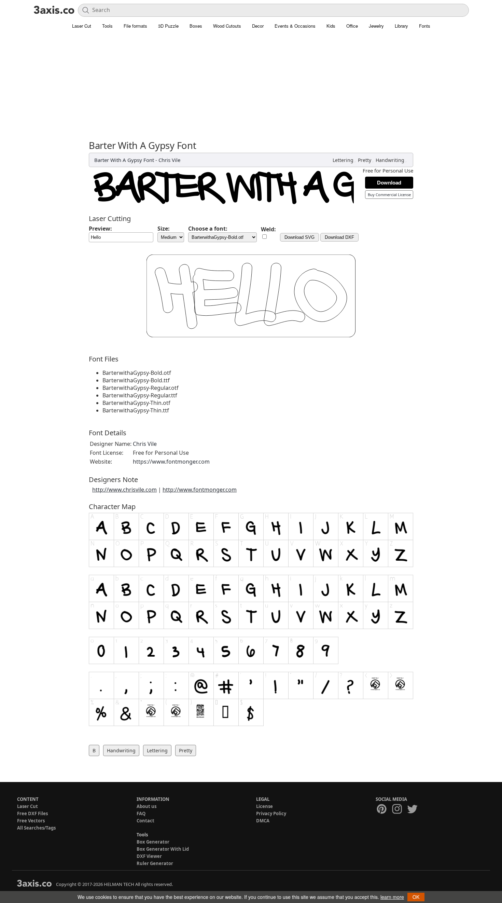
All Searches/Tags (36, 828)
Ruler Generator (155, 863)
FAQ (141, 813)
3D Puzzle (168, 26)
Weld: (268, 229)
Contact (145, 821)
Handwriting (390, 160)
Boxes (196, 26)
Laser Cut (81, 26)
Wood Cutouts (227, 26)
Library (401, 26)
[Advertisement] (251, 89)
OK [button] (416, 896)
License (264, 806)
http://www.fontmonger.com (200, 489)
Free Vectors (31, 821)
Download (389, 183)
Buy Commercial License (389, 194)
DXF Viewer (149, 856)
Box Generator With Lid (163, 849)
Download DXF (339, 237)
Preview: (100, 228)
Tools (107, 26)
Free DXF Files (32, 813)
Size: (163, 228)
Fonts (424, 26)
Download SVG (299, 237)
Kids (330, 26)
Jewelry (376, 26)
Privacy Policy (271, 813)
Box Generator (153, 842)
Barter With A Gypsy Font (124, 159)
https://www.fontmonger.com (171, 461)
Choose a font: (207, 228)
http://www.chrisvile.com (124, 489)
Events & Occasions (295, 26)
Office (352, 26)
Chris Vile (169, 159)
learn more (392, 896)
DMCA (262, 821)
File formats (135, 26)
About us (146, 806)
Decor (258, 26)
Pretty (364, 160)
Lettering (343, 160)
